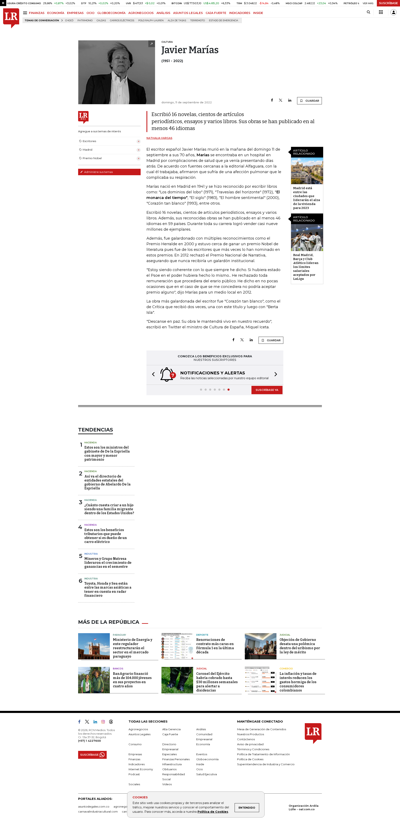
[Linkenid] (97, 722)
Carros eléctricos (122, 20)
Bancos (118, 668)
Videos (167, 784)
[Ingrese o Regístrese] (393, 12)
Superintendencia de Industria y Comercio (266, 764)
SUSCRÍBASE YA (267, 389)
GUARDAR (312, 100)
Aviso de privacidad (250, 744)
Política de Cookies (213, 812)
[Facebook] (272, 101)
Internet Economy (141, 769)
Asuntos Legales (139, 734)
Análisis (201, 729)
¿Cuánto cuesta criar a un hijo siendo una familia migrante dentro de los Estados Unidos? (109, 509)
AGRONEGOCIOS (141, 13)
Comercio (286, 668)
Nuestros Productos (250, 734)
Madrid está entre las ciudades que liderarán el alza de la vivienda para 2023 (306, 198)
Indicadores (137, 764)
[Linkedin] (289, 101)
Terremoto (197, 20)
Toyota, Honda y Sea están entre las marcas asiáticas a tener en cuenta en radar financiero (107, 589)
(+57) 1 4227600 (89, 740)
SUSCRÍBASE (388, 3)
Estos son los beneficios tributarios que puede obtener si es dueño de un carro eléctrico (105, 536)
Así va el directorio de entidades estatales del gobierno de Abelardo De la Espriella (107, 482)
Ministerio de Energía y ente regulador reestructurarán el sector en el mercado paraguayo (132, 648)
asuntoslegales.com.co (93, 806)
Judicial (285, 634)
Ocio (199, 769)
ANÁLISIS (163, 13)
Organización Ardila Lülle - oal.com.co (304, 807)
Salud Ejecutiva (206, 774)
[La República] (11, 18)
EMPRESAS (75, 13)
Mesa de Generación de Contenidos (261, 729)
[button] (152, 375)
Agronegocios (138, 729)
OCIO (90, 13)
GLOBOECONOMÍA (111, 13)
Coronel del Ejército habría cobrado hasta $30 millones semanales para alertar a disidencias (217, 682)
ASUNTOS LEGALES (188, 13)
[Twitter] (280, 101)
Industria (91, 553)
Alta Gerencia (171, 729)
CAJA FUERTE (216, 13)
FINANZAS (36, 13)
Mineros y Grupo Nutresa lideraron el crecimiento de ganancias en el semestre (107, 563)
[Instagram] (104, 722)
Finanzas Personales (176, 759)
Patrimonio (85, 20)
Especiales (169, 754)
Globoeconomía (207, 759)
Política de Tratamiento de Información (263, 754)
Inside (200, 764)
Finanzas (134, 759)
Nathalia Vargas (159, 138)
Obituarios (169, 769)
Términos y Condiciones (253, 749)
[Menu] (25, 13)
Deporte (202, 634)
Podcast (134, 774)
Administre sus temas (98, 172)
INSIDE (258, 13)
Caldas (101, 20)
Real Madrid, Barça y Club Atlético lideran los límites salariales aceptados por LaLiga (306, 267)
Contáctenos (246, 739)
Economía (203, 744)
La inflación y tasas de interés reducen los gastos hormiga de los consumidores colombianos (298, 682)
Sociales (134, 784)
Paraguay (119, 634)
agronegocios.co (125, 806)
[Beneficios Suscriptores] (381, 12)
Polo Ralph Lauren (151, 20)
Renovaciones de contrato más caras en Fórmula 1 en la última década (215, 646)
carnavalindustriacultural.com (98, 811)
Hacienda (90, 442)
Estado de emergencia (223, 20)
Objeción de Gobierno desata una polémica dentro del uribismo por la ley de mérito (300, 646)
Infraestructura (172, 764)
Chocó (69, 20)
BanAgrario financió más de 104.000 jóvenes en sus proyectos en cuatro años (132, 680)
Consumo (135, 744)
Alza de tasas (177, 20)
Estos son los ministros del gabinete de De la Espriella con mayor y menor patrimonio (107, 453)
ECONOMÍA (55, 13)
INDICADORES (239, 13)
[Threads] (112, 722)
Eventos (201, 754)
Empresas (135, 754)
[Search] (368, 12)
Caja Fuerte (170, 734)
